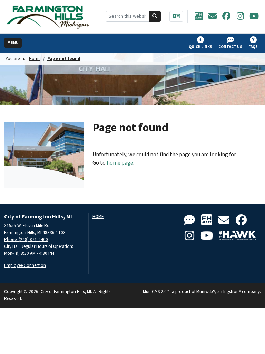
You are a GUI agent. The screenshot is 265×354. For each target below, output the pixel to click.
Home (34, 58)
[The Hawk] (237, 236)
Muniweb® (205, 291)
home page (120, 163)
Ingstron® (232, 291)
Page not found (63, 58)
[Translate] (176, 16)
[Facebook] (226, 16)
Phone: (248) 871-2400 (26, 239)
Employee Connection (25, 265)
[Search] (155, 16)
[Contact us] (189, 220)
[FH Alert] (199, 16)
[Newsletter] (212, 16)
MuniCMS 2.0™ (156, 291)
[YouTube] (254, 16)
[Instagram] (240, 16)
